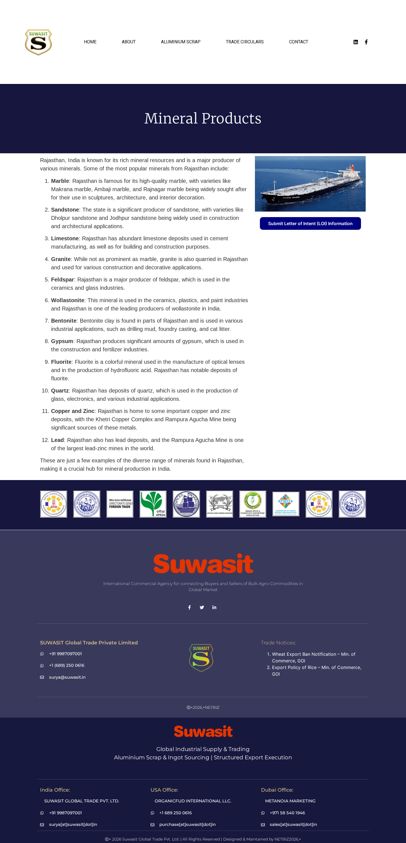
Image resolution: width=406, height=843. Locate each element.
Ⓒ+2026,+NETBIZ (203, 707)
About (129, 41)
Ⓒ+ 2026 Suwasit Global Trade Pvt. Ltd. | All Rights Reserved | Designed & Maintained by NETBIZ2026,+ (203, 839)
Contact (298, 41)
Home (90, 41)
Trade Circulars (245, 41)
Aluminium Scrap (181, 41)
